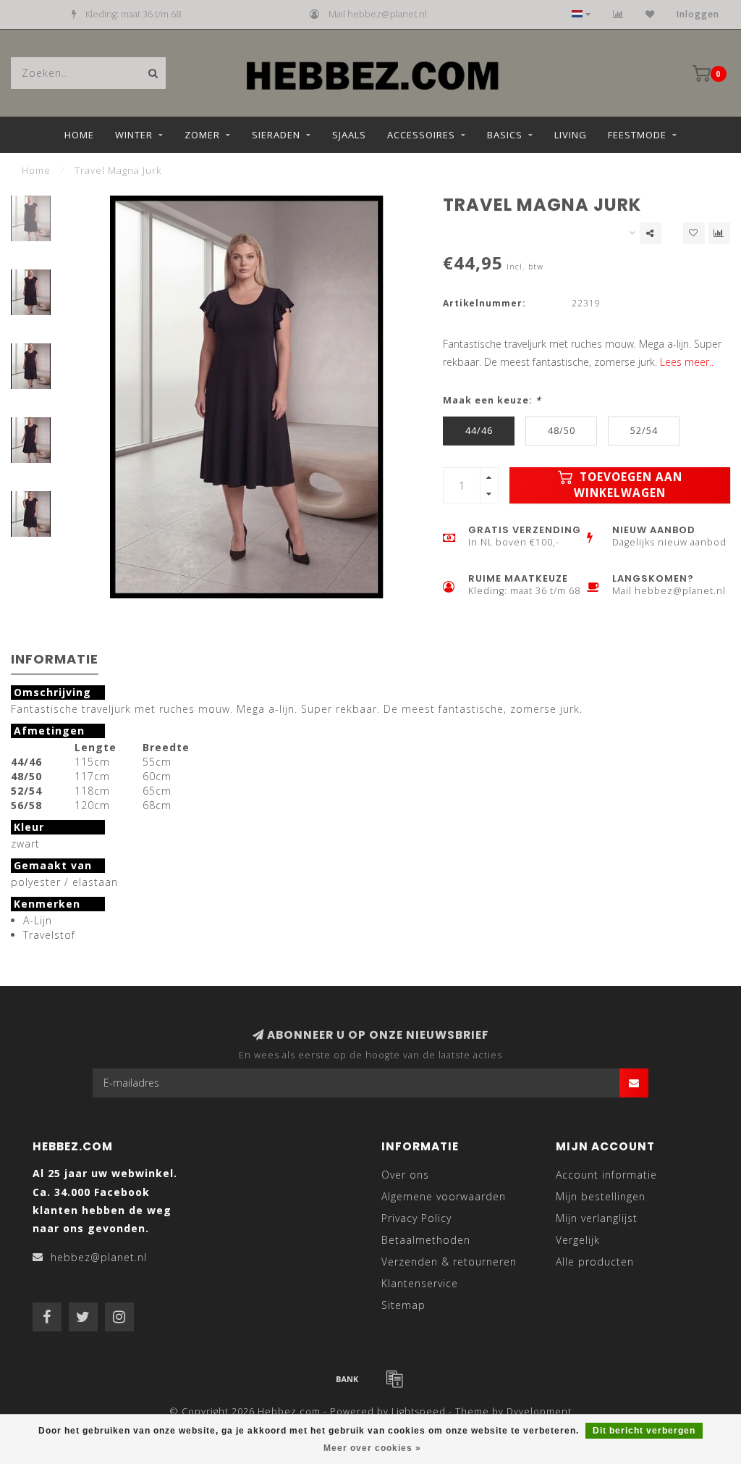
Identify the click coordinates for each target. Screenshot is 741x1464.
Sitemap (403, 1305)
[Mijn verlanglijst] (650, 14)
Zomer (202, 134)
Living (570, 134)
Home (79, 134)
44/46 (479, 430)
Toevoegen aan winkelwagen (628, 485)
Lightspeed (418, 1411)
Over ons (405, 1174)
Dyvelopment (539, 1411)
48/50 (561, 430)
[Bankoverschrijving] (347, 1378)
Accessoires (421, 134)
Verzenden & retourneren (449, 1261)
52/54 (644, 430)
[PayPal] (394, 1378)
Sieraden (276, 134)
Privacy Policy (416, 1218)
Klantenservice (419, 1283)
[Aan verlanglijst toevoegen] (694, 233)
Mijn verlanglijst (597, 1218)
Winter (134, 134)
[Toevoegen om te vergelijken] (719, 233)
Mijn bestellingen (600, 1196)
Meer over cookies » (372, 1448)
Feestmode (637, 134)
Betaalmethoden (425, 1240)
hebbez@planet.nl (99, 1257)
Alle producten (595, 1261)
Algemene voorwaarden (443, 1196)
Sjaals (349, 134)
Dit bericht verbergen (644, 1431)
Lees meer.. (687, 362)
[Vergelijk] (618, 14)
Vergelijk (578, 1240)
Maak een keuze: (492, 400)
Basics (504, 134)
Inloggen (698, 14)
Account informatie (606, 1174)
